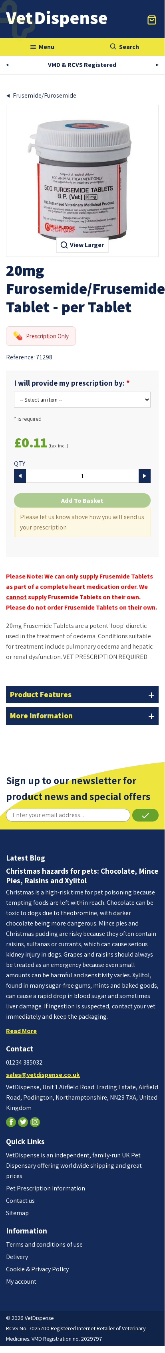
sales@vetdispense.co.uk (43, 1075)
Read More (21, 1031)
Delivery (17, 1257)
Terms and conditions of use (44, 1244)
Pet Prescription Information (45, 1188)
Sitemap (17, 1213)
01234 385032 (24, 1062)
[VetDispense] (56, 19)
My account (21, 1281)
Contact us (20, 1200)
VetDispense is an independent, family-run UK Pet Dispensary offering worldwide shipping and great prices (74, 1165)
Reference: (20, 357)
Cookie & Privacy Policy (37, 1269)
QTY (19, 463)
